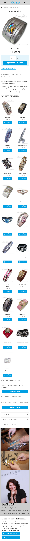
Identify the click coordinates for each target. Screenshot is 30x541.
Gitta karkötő (7, 314)
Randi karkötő (22, 314)
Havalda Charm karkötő (22, 145)
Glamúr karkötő (22, 173)
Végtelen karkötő (7, 370)
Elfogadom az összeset (10, 538)
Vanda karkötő (22, 284)
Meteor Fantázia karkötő (22, 229)
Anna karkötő (7, 145)
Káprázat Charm (7, 257)
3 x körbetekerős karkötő (22, 342)
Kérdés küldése (15, 407)
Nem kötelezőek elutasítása (11, 534)
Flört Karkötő (22, 117)
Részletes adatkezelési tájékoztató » (10, 530)
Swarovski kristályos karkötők (11, 7)
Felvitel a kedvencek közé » (8, 68)
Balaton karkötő (7, 173)
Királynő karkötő (7, 201)
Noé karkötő (7, 229)
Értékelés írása (15, 391)
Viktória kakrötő (7, 342)
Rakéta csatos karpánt (22, 257)
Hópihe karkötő (22, 201)
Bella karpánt (7, 117)
